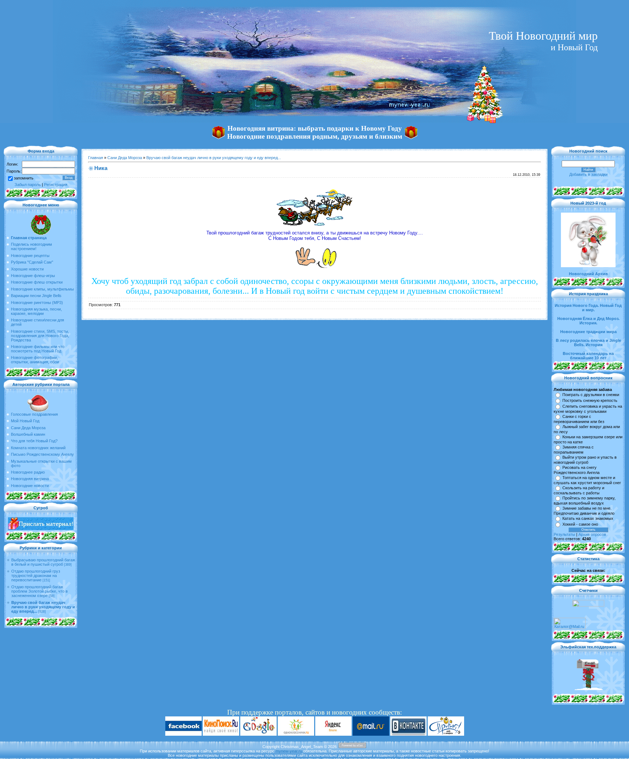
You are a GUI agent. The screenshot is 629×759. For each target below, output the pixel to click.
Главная (95, 157)
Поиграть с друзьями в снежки (590, 394)
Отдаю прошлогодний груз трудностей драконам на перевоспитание (35, 575)
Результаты (564, 534)
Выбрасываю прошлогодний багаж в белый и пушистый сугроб (43, 562)
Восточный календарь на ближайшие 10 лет (588, 355)
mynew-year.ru (289, 751)
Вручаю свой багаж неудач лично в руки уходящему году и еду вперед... (43, 606)
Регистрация (55, 184)
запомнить (23, 178)
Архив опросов (592, 534)
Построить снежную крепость (589, 400)
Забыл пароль (28, 184)
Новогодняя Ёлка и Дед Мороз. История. (588, 320)
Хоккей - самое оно (580, 524)
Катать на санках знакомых (587, 518)
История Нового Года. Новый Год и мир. (588, 307)
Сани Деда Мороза (124, 157)
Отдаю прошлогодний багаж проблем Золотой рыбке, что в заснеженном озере (39, 591)
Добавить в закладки (588, 174)
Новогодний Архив (588, 274)
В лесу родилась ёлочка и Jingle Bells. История (588, 342)
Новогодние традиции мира (588, 331)
